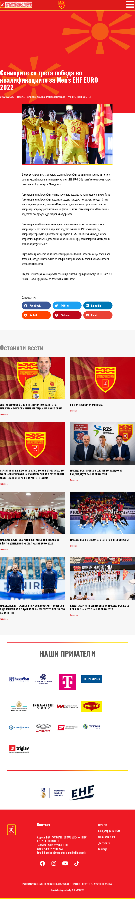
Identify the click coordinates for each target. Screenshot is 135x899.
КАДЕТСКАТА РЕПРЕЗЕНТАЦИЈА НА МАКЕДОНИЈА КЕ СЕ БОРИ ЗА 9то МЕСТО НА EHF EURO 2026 (99, 607)
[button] (36, 305)
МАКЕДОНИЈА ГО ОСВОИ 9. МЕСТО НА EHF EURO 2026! (99, 540)
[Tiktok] (76, 863)
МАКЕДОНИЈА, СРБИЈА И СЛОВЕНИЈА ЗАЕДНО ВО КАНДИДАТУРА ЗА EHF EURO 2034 (96, 472)
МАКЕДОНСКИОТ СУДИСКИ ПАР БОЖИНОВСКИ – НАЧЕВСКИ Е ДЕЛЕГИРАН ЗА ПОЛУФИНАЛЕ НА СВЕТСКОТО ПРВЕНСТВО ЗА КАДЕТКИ (32, 609)
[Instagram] (54, 863)
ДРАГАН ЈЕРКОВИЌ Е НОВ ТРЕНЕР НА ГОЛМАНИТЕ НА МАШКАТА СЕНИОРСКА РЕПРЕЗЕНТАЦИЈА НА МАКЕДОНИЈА (31, 406)
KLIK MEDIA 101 (78, 890)
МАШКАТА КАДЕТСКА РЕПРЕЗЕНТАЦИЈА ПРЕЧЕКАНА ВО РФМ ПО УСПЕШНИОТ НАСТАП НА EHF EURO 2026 (30, 541)
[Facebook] (42, 863)
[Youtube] (65, 863)
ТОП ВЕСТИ (83, 96)
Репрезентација (35, 96)
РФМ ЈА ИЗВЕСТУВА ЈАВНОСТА (86, 404)
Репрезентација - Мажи (60, 96)
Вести (20, 96)
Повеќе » (4, 414)
